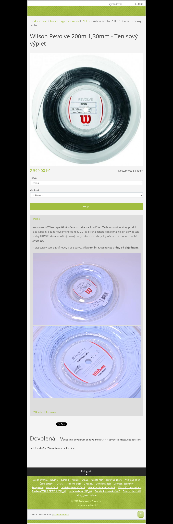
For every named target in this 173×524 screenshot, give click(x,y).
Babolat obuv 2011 (132, 491)
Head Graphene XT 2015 (73, 487)
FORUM (59, 483)
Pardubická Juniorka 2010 (107, 491)
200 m (86, 21)
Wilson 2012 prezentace (129, 487)
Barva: (33, 177)
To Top (141, 514)
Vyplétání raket (132, 480)
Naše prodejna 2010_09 (80, 491)
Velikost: (35, 190)
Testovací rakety (114, 480)
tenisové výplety (59, 21)
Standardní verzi (61, 514)
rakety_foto (82, 495)
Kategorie (86, 471)
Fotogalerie (37, 487)
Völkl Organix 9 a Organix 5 (101, 487)
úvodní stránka (38, 21)
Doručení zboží (103, 483)
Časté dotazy (46, 483)
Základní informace (44, 412)
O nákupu (89, 483)
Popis (36, 218)
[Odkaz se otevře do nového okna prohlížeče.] (86, 109)
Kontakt (65, 480)
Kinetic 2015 (52, 487)
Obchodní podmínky (123, 483)
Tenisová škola (73, 483)
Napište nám (97, 480)
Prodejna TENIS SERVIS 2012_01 (49, 491)
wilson (76, 21)
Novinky (54, 480)
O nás (85, 480)
